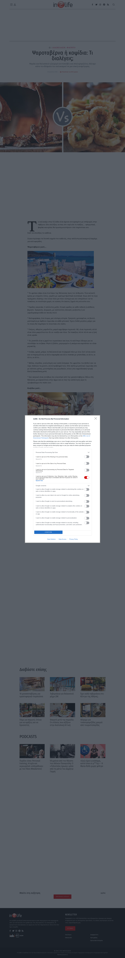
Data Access (62, 539)
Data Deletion (51, 539)
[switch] (86, 456)
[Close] (96, 419)
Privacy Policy (73, 539)
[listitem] (62, 452)
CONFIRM (48, 532)
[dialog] (62, 479)
